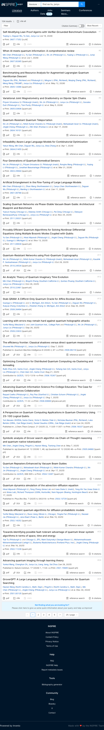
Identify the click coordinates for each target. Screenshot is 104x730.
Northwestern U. (44, 186)
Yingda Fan (62, 514)
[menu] (94, 4)
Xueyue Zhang (9, 306)
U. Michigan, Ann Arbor (40, 303)
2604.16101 (15, 130)
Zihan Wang (31, 186)
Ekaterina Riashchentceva (44, 542)
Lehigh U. (27, 542)
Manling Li (24, 189)
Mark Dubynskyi (48, 539)
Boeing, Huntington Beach (76, 492)
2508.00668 (45, 401)
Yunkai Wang (8, 564)
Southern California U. (49, 281)
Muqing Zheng (75, 80)
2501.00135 (15, 593)
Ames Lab (46, 489)
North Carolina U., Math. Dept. (29, 587)
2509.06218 (70, 350)
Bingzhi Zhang (32, 281)
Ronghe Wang (66, 164)
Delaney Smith (34, 212)
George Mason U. (64, 539)
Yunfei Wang (8, 324)
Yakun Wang (8, 146)
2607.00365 (15, 61)
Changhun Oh (21, 564)
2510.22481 (15, 287)
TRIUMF (18, 83)
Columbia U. (22, 306)
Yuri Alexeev (8, 420)
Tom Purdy (26, 105)
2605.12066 (15, 87)
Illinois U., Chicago (47, 514)
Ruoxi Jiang (32, 514)
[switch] (81, 25)
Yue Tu (6, 539)
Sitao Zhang (50, 146)
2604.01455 (15, 149)
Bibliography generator (52, 684)
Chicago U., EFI (33, 539)
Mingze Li (49, 80)
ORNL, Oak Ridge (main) (21, 423)
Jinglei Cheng (9, 127)
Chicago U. (22, 212)
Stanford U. (44, 394)
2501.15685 (62, 568)
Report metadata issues (52, 670)
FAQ (52, 661)
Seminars (65, 10)
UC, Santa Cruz (20, 369)
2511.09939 (15, 244)
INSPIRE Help (52, 665)
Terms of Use (52, 646)
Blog (52, 699)
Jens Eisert (25, 517)
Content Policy (52, 637)
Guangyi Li (11, 240)
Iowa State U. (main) (64, 489)
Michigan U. (22, 240)
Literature (17, 10)
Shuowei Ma (8, 346)
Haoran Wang (41, 445)
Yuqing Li (7, 36)
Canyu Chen (59, 186)
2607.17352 (15, 39)
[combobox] (60, 4)
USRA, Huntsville (42, 492)
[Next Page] (60, 615)
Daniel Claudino (40, 423)
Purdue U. (43, 127)
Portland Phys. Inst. (65, 542)
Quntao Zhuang (67, 281)
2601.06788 (15, 193)
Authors (35, 10)
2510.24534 (15, 266)
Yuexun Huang (9, 212)
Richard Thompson (25, 492)
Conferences (85, 10)
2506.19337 (77, 426)
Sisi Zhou (54, 564)
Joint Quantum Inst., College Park (45, 324)
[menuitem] (99, 4)
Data (42, 13)
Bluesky (52, 704)
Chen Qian (24, 372)
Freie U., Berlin (37, 517)
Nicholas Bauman (65, 420)
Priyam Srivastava (11, 102)
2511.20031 (15, 218)
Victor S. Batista (41, 420)
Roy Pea (34, 394)
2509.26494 (15, 309)
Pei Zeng (58, 212)
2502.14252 (15, 520)
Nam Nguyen (57, 492)
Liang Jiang (43, 564)
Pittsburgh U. (18, 55)
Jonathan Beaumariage (29, 167)
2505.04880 (88, 449)
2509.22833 (15, 331)
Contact (52, 713)
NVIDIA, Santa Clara (24, 420)
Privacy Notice (52, 641)
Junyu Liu (35, 36)
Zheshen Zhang (36, 306)
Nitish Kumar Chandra (33, 124)
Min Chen (7, 55)
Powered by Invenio (10, 725)
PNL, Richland (20, 80)
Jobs (49, 10)
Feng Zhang (35, 489)
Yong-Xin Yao (81, 489)
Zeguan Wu (17, 36)
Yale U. (53, 420)
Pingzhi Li (29, 445)
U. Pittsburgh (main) (29, 102)
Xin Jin (49, 55)
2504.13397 (47, 474)
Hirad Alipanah (30, 237)
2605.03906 (15, 108)
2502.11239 (15, 549)
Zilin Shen (34, 127)
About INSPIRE (52, 632)
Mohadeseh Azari (71, 124)
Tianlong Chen (54, 445)
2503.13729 (61, 499)
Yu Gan (26, 36)
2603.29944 (15, 171)
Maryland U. (20, 324)
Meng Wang (8, 83)
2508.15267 (50, 375)
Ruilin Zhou (7, 369)
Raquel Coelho (9, 394)
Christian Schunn (58, 394)
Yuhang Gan (61, 369)
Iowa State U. (94, 489)
